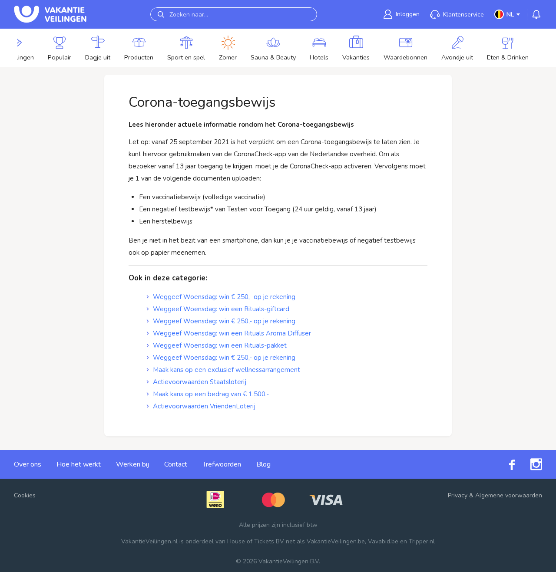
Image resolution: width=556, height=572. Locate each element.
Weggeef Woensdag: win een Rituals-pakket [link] (220, 345)
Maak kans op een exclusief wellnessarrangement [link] (226, 369)
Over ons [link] (27, 464)
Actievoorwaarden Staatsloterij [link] (199, 382)
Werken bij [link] (132, 464)
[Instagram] (528, 464)
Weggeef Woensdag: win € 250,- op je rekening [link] (224, 297)
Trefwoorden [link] (221, 464)
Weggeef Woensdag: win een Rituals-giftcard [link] (221, 309)
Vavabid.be (383, 541)
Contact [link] (175, 464)
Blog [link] (263, 464)
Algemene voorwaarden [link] (508, 495)
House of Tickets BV (255, 541)
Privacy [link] (457, 495)
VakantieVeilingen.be (336, 541)
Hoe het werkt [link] (78, 464)
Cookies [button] (25, 495)
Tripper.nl (422, 541)
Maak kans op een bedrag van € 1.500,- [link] (211, 394)
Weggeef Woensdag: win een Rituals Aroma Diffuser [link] (232, 333)
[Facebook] (504, 464)
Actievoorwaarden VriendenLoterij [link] (204, 406)
